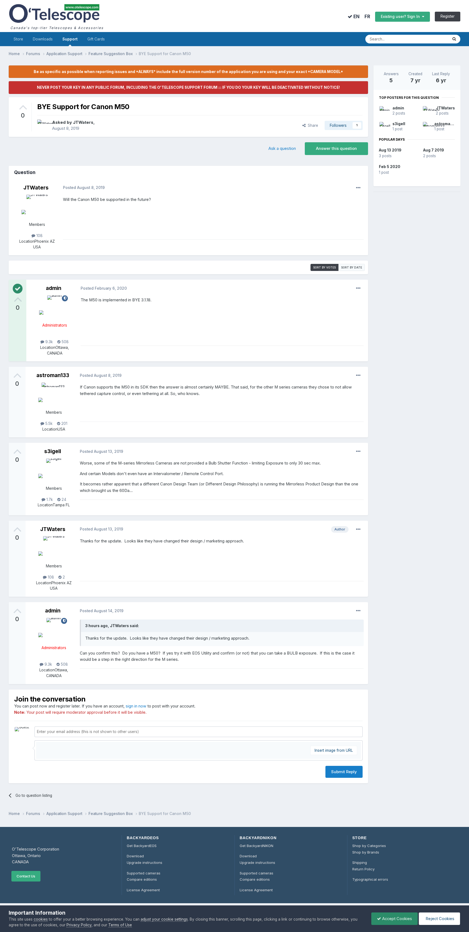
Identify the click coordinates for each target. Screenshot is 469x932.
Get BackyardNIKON (256, 845)
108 (39, 235)
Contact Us (26, 876)
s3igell (52, 451)
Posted (84, 187)
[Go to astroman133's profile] (54, 395)
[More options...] (358, 188)
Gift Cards (96, 39)
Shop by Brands (365, 852)
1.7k (49, 499)
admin (53, 288)
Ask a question (282, 148)
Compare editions (142, 879)
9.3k (48, 342)
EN (356, 16)
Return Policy (363, 869)
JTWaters (83, 122)
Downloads (43, 39)
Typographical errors (370, 879)
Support (70, 39)
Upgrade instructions (144, 862)
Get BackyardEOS (142, 845)
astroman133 (52, 375)
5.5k (48, 423)
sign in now (136, 706)
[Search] (454, 39)
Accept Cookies (396, 918)
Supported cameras (143, 873)
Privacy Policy (78, 925)
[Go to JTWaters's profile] (43, 125)
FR (367, 16)
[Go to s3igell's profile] (54, 471)
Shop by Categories (369, 845)
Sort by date (351, 267)
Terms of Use (120, 925)
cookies (41, 919)
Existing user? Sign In (401, 16)
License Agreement (143, 890)
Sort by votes (324, 267)
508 (65, 342)
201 (63, 423)
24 (63, 499)
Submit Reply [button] (344, 771)
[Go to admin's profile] (54, 307)
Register (448, 16)
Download (135, 856)
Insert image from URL (334, 750)
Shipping (359, 862)
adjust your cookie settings (164, 919)
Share (312, 125)
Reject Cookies (439, 918)
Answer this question (336, 148)
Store (18, 39)
